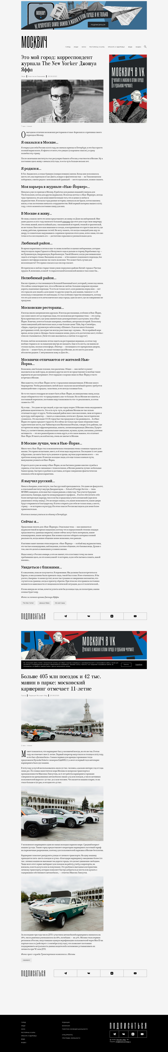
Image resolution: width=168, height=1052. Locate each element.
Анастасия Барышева (36, 76)
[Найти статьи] (145, 47)
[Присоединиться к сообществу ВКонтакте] (88, 616)
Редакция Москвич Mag (38, 696)
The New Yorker (28, 603)
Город (23, 696)
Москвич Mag (121, 1039)
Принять (126, 664)
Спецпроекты (67, 1035)
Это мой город (60, 603)
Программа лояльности (71, 1038)
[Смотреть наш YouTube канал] (135, 616)
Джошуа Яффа (44, 603)
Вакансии (66, 1026)
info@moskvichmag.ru (123, 1041)
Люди (23, 76)
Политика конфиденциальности (75, 1029)
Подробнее (138, 664)
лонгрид (66, 221)
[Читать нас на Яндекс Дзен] (112, 616)
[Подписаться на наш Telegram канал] (65, 616)
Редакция (66, 1022)
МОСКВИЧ (34, 41)
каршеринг (26, 960)
